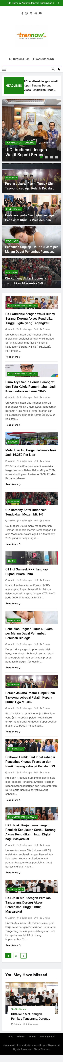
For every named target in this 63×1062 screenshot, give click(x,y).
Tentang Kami (47, 1036)
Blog (10, 1036)
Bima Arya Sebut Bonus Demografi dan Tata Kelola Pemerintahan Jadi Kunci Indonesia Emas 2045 (30, 386)
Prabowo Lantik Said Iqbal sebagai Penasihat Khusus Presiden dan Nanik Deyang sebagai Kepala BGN (30, 220)
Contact (32, 1036)
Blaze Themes (42, 1049)
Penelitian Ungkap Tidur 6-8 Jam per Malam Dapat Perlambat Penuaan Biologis (31, 251)
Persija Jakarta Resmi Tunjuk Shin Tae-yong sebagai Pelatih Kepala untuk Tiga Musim (30, 188)
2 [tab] (46, 157)
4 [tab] (56, 157)
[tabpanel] (31, 130)
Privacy (21, 1036)
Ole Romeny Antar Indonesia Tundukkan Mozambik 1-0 (30, 3)
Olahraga (11, 177)
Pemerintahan (13, 209)
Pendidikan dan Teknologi (21, 142)
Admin (11, 329)
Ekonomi (12, 441)
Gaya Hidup (12, 240)
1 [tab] (41, 157)
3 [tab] (51, 157)
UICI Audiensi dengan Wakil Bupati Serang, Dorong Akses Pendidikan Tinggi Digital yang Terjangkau (30, 318)
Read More (12, 357)
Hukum (11, 561)
